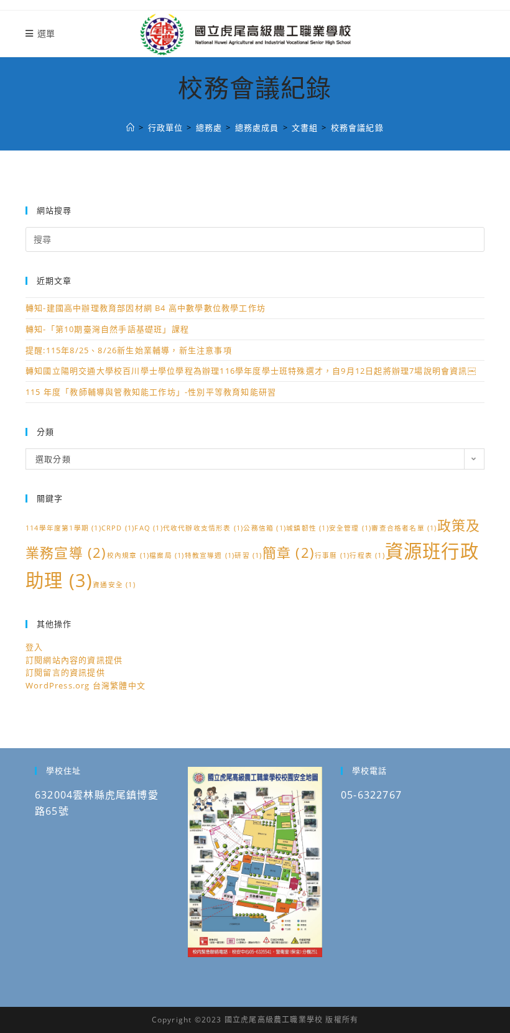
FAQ (148, 528)
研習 (248, 555)
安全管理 (350, 528)
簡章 (288, 553)
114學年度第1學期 (63, 528)
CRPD (118, 528)
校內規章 (128, 555)
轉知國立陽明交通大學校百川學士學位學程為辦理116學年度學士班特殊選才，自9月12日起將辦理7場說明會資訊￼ (251, 370)
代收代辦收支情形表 (203, 528)
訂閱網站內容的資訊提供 (74, 659)
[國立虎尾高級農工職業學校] (130, 127)
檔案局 (166, 555)
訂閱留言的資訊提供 (65, 672)
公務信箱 (264, 528)
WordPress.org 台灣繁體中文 (86, 685)
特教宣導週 (210, 555)
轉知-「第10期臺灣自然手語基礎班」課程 (107, 329)
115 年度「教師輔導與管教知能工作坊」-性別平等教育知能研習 (151, 391)
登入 (34, 646)
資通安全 (114, 584)
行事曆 (332, 555)
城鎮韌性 (307, 528)
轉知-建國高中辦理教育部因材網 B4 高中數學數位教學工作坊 (146, 307)
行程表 (367, 555)
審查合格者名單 (404, 528)
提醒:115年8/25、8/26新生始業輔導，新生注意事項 (129, 350)
